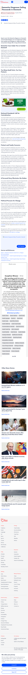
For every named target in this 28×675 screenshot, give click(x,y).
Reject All (14, 672)
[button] (12, 2)
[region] (14, 664)
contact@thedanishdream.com (14, 310)
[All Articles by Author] (20, 313)
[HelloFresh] (14, 102)
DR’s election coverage (15, 232)
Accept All (14, 665)
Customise (14, 668)
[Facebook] (13, 356)
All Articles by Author (13, 313)
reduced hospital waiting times (18, 139)
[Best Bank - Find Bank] (14, 240)
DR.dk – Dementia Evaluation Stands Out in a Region (12, 252)
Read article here (5, 390)
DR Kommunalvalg (5, 254)
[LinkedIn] (15, 356)
